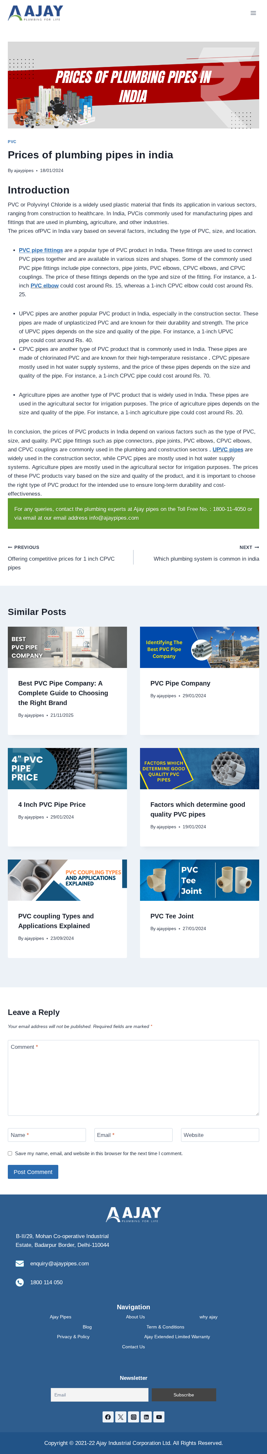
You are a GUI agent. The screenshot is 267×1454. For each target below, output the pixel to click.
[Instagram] (133, 1416)
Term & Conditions (165, 1326)
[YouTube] (158, 1416)
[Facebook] (108, 1416)
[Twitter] (120, 1416)
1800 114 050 (46, 1282)
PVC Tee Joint (172, 916)
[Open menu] (253, 13)
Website (194, 1135)
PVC (12, 142)
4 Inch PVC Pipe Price (52, 804)
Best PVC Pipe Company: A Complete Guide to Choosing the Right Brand (63, 693)
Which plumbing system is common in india (206, 553)
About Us (135, 1316)
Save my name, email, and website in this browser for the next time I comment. (99, 1153)
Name (20, 1135)
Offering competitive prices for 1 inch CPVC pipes (61, 558)
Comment (24, 1047)
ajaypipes (24, 170)
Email (106, 1135)
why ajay (209, 1316)
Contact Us (133, 1346)
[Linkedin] (146, 1416)
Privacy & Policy (73, 1336)
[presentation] (67, 647)
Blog (87, 1326)
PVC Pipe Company (180, 683)
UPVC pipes (228, 450)
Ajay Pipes (60, 1316)
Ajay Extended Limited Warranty (177, 1336)
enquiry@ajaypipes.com (59, 1264)
